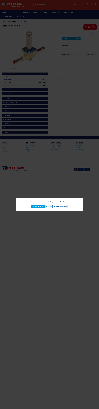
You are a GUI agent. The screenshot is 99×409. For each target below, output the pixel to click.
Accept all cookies (38, 206)
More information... (68, 202)
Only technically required (60, 206)
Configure (49, 206)
